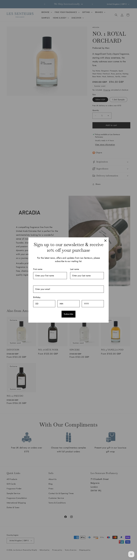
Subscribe (68, 314)
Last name (74, 269)
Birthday (36, 297)
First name (37, 269)
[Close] (105, 240)
